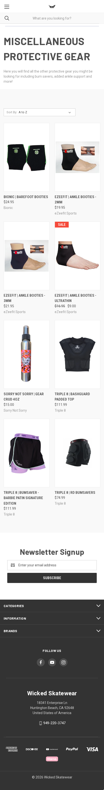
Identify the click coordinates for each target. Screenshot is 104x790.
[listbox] (46, 112)
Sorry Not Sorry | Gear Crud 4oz (24, 397)
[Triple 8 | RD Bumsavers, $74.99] (78, 453)
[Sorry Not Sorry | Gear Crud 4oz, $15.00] (27, 354)
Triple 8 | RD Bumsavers (75, 492)
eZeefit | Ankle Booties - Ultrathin (75, 298)
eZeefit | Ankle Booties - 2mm (75, 200)
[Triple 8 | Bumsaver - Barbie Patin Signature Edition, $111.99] (27, 453)
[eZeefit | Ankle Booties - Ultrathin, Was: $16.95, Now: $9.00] (78, 255)
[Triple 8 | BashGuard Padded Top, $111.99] (78, 354)
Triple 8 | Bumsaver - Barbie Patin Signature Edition (23, 498)
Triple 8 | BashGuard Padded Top (72, 397)
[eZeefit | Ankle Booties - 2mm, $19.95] (78, 157)
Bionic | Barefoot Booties (26, 197)
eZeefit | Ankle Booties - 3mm (24, 298)
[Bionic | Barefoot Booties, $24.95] (27, 157)
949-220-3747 (54, 723)
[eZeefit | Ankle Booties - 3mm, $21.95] (27, 255)
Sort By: (12, 112)
